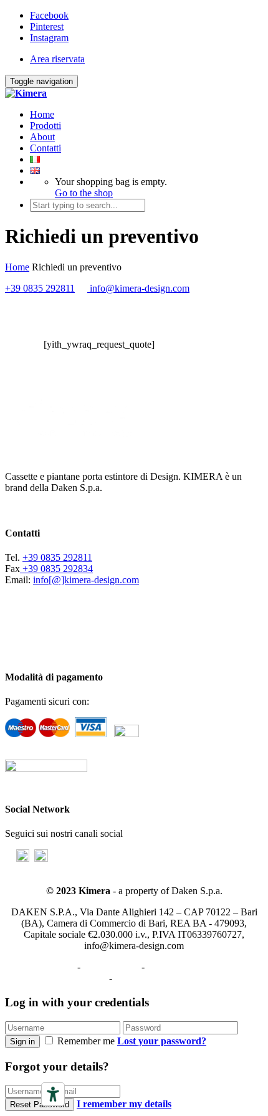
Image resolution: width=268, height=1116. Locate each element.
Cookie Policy (111, 966)
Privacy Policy (46, 966)
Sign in (22, 1041)
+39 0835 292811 (40, 288)
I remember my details (124, 1104)
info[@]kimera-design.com (86, 580)
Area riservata (57, 59)
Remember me (86, 1041)
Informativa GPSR (151, 978)
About (42, 136)
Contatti (45, 148)
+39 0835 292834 (56, 568)
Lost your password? (161, 1041)
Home (42, 114)
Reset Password (39, 1104)
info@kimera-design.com (138, 288)
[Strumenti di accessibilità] (53, 1094)
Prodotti (45, 125)
